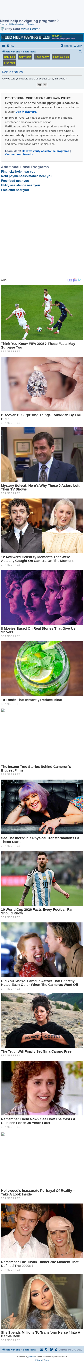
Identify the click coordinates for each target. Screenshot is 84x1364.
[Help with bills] (42, 37)
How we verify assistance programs (45, 150)
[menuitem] (10, 45)
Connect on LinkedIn (19, 154)
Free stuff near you (15, 190)
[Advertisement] (31, 10)
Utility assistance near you (20, 185)
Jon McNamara (26, 111)
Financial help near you (18, 171)
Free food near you (15, 180)
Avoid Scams (30, 29)
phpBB (32, 1357)
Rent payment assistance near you (26, 176)
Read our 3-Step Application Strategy (17, 24)
